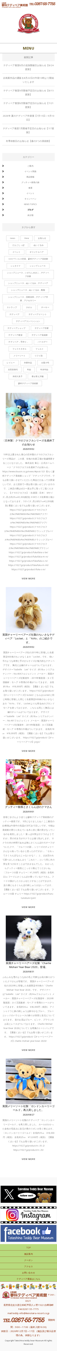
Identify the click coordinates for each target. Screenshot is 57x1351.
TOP (28, 1247)
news (12, 238)
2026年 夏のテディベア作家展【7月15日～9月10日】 (28, 117)
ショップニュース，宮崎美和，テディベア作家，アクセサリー (28, 299)
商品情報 (30, 176)
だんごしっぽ (18, 245)
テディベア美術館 (40, 335)
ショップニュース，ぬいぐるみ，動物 (28, 290)
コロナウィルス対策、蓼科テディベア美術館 (28, 258)
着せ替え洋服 (38, 376)
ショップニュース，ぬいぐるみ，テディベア (28, 283)
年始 (29, 369)
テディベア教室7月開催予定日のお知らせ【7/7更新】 (28, 130)
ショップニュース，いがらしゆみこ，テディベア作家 (28, 274)
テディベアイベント (38, 314)
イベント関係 (30, 171)
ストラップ (12, 307)
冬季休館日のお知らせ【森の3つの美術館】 (28, 140)
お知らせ (42, 238)
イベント (30, 193)
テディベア (14, 314)
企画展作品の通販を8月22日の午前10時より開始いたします (28, 79)
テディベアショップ (16, 328)
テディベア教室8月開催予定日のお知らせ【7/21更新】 (28, 105)
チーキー (45, 307)
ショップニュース (38, 265)
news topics (30, 204)
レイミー (11, 362)
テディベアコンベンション (28, 321)
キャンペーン (30, 198)
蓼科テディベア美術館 (28, 383)
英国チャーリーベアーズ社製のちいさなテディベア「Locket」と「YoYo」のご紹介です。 (28, 638)
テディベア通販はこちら (28, 1278)
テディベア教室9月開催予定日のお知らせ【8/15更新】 (28, 92)
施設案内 (28, 1253)
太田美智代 (13, 369)
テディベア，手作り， (18, 341)
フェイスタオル (19, 348)
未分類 (30, 215)
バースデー (43, 341)
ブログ (30, 209)
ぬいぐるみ (39, 245)
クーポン (28, 1260)
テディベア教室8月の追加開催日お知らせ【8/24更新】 (28, 67)
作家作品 (28, 362)
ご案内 (30, 166)
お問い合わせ (28, 1272)
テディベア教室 (15, 335)
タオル (29, 307)
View (26, 238)
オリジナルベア (37, 252)
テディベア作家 (42, 328)
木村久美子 (17, 376)
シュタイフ (15, 265)
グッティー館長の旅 (30, 182)
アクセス (28, 1266)
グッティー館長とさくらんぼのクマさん (28, 807)
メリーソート (19, 355)
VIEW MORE (28, 578)
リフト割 (39, 355)
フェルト (40, 348)
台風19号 (45, 362)
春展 (30, 187)
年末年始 (44, 369)
